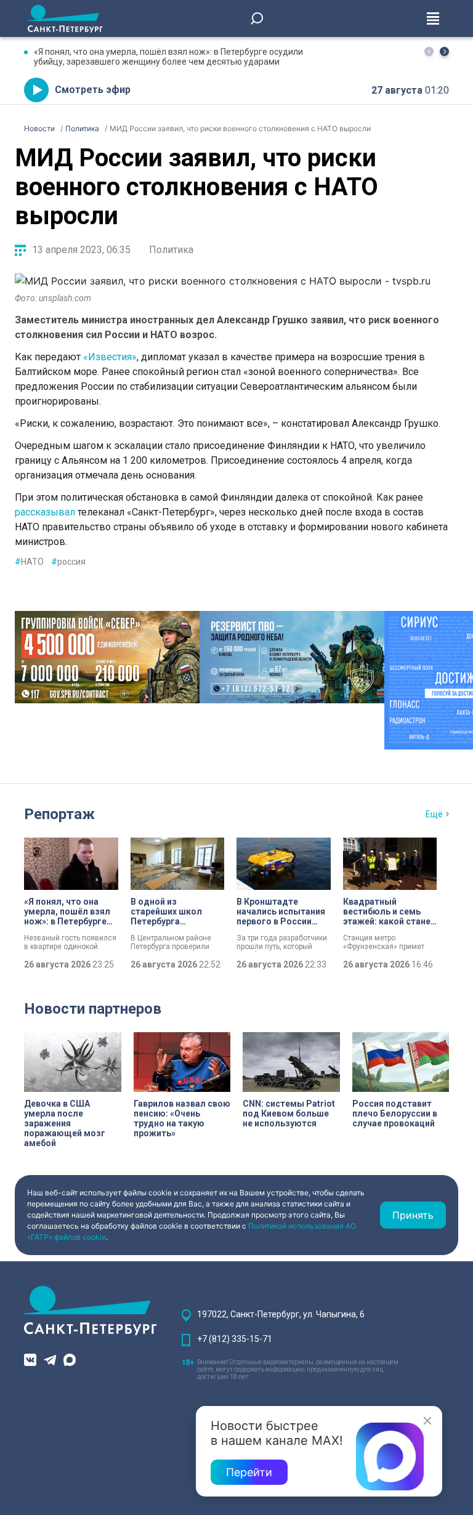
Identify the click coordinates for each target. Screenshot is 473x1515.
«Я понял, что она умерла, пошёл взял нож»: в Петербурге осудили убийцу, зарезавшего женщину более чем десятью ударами (168, 57)
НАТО (29, 562)
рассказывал (45, 512)
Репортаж (59, 814)
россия (68, 562)
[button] (444, 51)
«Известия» (110, 357)
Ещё (434, 814)
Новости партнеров (92, 1008)
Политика (171, 250)
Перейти (249, 1472)
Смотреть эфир (93, 89)
